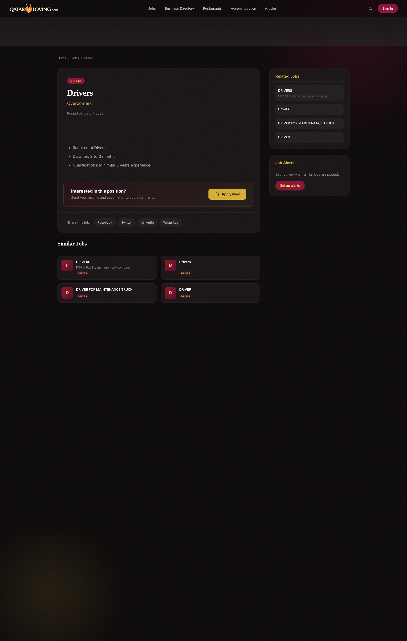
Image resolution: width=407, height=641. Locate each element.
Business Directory (179, 8)
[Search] (370, 8)
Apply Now (231, 194)
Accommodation (243, 8)
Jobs (152, 8)
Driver (88, 58)
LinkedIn (147, 222)
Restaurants (212, 8)
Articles (271, 8)
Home (61, 58)
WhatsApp (171, 222)
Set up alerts (290, 185)
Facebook (105, 222)
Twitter (127, 222)
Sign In (388, 8)
